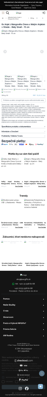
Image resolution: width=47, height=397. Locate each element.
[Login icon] (43, 12)
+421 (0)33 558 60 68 (23, 288)
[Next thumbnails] (44, 81)
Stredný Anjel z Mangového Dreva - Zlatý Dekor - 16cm (12, 264)
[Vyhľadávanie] (7, 12)
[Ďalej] (42, 18)
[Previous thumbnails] (2, 81)
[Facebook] (27, 389)
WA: (25, 284)
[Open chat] (40, 386)
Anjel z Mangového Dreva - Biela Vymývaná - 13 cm (35, 264)
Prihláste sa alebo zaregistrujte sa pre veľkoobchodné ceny (23, 100)
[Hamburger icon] (3, 12)
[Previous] (37, 18)
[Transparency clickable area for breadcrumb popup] (14, 18)
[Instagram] (20, 389)
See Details (19, 186)
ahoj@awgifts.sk (23, 279)
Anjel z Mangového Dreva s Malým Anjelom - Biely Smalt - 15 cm (35, 184)
